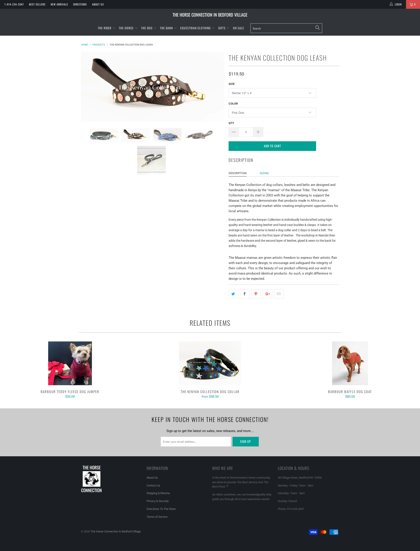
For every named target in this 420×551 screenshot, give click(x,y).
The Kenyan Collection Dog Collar (210, 363)
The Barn (166, 28)
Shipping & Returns (158, 493)
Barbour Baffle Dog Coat (350, 363)
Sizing (264, 173)
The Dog (147, 28)
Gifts (222, 28)
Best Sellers (37, 4)
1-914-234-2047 (14, 4)
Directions (80, 4)
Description (238, 173)
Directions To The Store (161, 509)
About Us (98, 4)
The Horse (126, 28)
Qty (231, 123)
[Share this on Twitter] (233, 294)
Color (233, 103)
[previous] (88, 87)
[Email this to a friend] (279, 294)
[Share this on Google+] (267, 294)
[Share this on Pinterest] (256, 294)
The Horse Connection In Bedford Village (210, 14)
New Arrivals (59, 4)
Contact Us (153, 485)
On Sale (238, 28)
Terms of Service (157, 516)
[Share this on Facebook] (244, 294)
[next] (216, 87)
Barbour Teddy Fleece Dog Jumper (70, 363)
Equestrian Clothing (196, 28)
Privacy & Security (158, 501)
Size (231, 84)
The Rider (104, 28)
